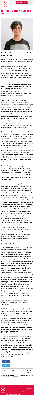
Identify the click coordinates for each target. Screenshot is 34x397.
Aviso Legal (8, 394)
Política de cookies (15, 394)
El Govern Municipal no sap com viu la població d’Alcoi (17, 371)
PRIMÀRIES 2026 (21, 2)
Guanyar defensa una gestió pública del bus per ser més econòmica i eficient (18, 376)
